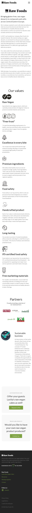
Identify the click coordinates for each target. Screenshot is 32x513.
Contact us (16, 436)
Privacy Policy (5, 498)
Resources (4, 477)
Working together (6, 479)
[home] (9, 3)
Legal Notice (5, 501)
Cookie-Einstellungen (7, 503)
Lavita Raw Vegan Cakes (8, 474)
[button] (28, 3)
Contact (4, 482)
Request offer (16, 407)
